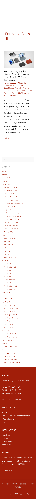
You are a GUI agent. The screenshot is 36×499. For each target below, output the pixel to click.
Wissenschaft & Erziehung (14, 216)
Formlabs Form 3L (10, 273)
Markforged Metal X (10, 311)
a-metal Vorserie (9, 178)
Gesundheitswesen (12, 200)
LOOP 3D (5, 295)
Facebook (23, 484)
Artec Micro (7, 251)
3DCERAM (5, 171)
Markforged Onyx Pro (11, 318)
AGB (3, 422)
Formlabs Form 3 (9, 264)
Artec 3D (4, 235)
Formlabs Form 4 (21, 88)
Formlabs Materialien (10, 334)
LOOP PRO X (8, 299)
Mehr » (6, 138)
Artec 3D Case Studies (11, 197)
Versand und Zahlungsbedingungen (16, 416)
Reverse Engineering (12, 213)
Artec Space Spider (10, 257)
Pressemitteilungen (8, 340)
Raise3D (4, 343)
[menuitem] (18, 412)
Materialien (5, 330)
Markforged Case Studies (12, 225)
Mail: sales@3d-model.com (12, 393)
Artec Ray (7, 254)
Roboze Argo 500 (9, 356)
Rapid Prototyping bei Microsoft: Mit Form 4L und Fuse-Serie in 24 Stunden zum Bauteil (17, 75)
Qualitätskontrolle (11, 210)
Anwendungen (9, 85)
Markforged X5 (9, 324)
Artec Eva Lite (8, 245)
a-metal (4, 174)
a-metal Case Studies (11, 191)
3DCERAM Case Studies (11, 187)
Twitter (31, 484)
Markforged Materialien (11, 337)
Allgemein (22, 83)
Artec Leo (7, 248)
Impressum (6, 445)
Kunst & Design (10, 95)
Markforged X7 (8, 327)
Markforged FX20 (9, 305)
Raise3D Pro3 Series (10, 347)
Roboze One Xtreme (10, 359)
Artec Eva (7, 241)
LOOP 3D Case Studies (11, 222)
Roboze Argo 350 (9, 353)
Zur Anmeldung (8, 470)
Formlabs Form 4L (11, 90)
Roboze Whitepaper (10, 232)
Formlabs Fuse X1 (9, 289)
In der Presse (6, 292)
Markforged (6, 302)
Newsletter (6, 435)
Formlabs (19, 85)
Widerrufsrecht (8, 419)
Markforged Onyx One (11, 315)
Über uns (5, 438)
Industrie (25, 93)
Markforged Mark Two (11, 308)
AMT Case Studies (9, 194)
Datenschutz (7, 441)
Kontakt (5, 412)
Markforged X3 (9, 321)
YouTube (18, 487)
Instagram (5, 484)
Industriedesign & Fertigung (14, 203)
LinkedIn (14, 484)
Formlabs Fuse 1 (25, 90)
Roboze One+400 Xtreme (12, 362)
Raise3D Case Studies (11, 229)
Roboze (4, 350)
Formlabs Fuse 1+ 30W (13, 93)
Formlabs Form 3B (10, 267)
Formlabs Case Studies (11, 219)
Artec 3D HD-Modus (10, 238)
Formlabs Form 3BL (10, 270)
